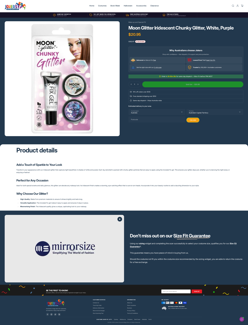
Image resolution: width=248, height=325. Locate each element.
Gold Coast (137, 319)
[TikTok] (55, 314)
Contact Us (96, 302)
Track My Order (97, 305)
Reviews (129, 308)
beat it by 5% (210, 60)
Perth (150, 319)
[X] (59, 314)
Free (154, 60)
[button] (119, 219)
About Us (129, 302)
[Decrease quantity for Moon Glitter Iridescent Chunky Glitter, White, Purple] (131, 84)
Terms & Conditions (132, 313)
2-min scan (157, 67)
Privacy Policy (131, 310)
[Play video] (64, 248)
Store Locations (131, 305)
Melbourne (123, 319)
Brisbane (130, 319)
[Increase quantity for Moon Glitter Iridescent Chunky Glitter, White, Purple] (138, 84)
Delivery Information (98, 308)
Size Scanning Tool (98, 313)
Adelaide (144, 319)
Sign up (196, 291)
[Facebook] (47, 314)
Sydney (116, 319)
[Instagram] (51, 314)
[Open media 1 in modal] (62, 78)
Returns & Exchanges (99, 310)
